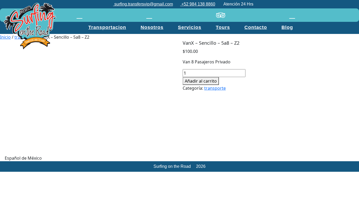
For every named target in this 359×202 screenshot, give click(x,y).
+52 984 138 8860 (197, 4)
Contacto (255, 27)
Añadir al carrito (201, 81)
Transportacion (107, 27)
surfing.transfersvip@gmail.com (143, 4)
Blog (287, 27)
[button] (179, 158)
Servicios (189, 27)
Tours (223, 27)
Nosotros (152, 27)
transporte (215, 88)
